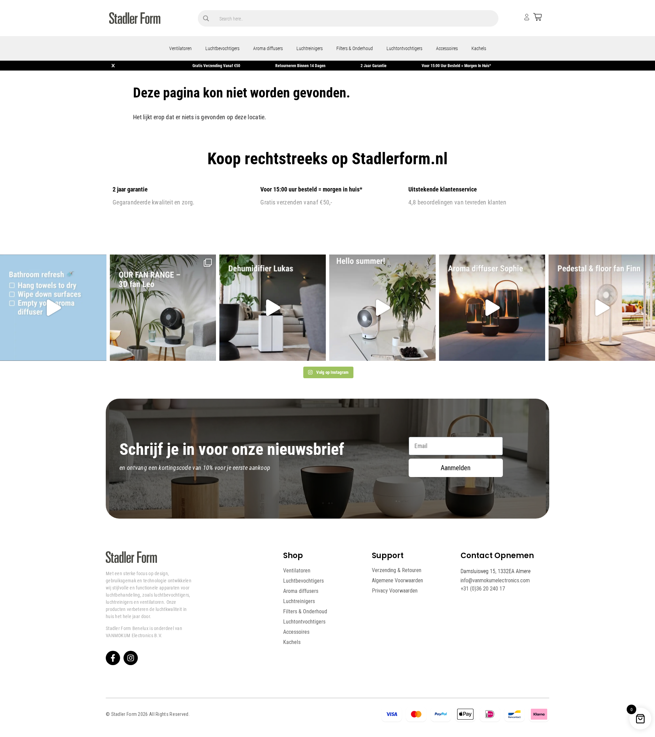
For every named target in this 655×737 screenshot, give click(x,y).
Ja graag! (394, 406)
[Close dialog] (451, 317)
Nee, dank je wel (393, 430)
